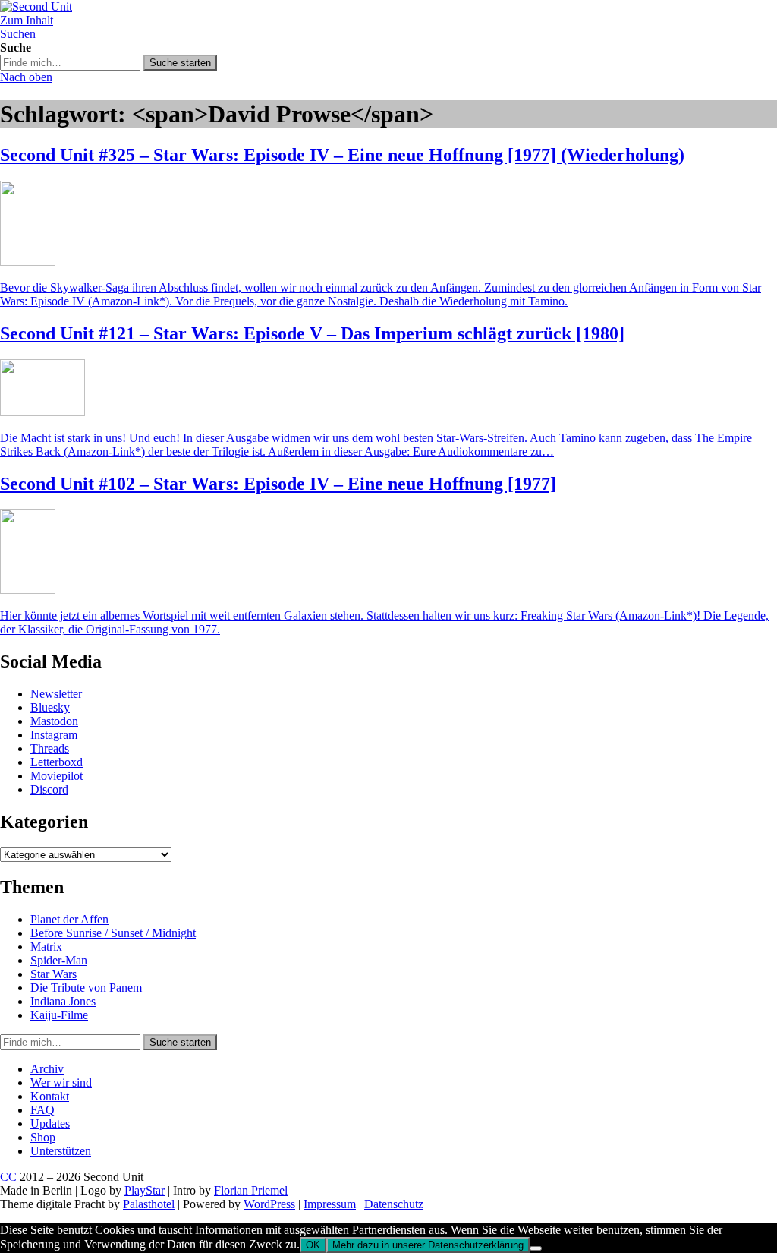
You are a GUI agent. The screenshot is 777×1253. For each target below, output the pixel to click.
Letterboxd (56, 762)
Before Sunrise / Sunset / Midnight (113, 932)
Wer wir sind (61, 1082)
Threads (49, 748)
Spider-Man (58, 960)
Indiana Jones (63, 1001)
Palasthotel (149, 1204)
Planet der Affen (69, 919)
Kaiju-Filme (59, 1014)
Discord (49, 789)
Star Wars (53, 973)
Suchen (18, 33)
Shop (42, 1137)
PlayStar (144, 1190)
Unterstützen (60, 1150)
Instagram (53, 734)
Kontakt (49, 1096)
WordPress (269, 1204)
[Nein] (536, 1248)
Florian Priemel (251, 1190)
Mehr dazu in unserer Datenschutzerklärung (428, 1245)
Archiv (47, 1068)
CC (8, 1176)
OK (313, 1245)
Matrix (46, 946)
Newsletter (56, 693)
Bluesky (50, 707)
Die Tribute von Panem (86, 987)
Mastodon (54, 721)
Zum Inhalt (26, 20)
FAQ (42, 1109)
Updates (50, 1123)
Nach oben (26, 77)
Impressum (330, 1204)
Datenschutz (393, 1204)
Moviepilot (56, 775)
